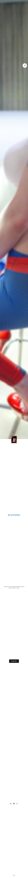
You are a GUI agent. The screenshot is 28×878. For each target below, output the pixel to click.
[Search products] (25, 65)
